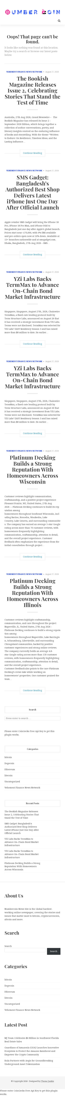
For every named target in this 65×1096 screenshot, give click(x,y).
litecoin (9, 775)
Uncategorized (12, 781)
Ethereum (10, 769)
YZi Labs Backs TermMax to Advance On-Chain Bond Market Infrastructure (32, 287)
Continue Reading (32, 153)
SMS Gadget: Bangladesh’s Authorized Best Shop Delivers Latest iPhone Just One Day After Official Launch (32, 192)
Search (8, 946)
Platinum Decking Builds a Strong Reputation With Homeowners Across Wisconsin (32, 469)
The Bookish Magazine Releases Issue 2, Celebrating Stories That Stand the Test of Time (32, 90)
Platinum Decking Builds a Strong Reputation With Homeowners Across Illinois (32, 592)
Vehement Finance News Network (24, 72)
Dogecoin (9, 763)
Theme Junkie (47, 1081)
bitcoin (8, 757)
